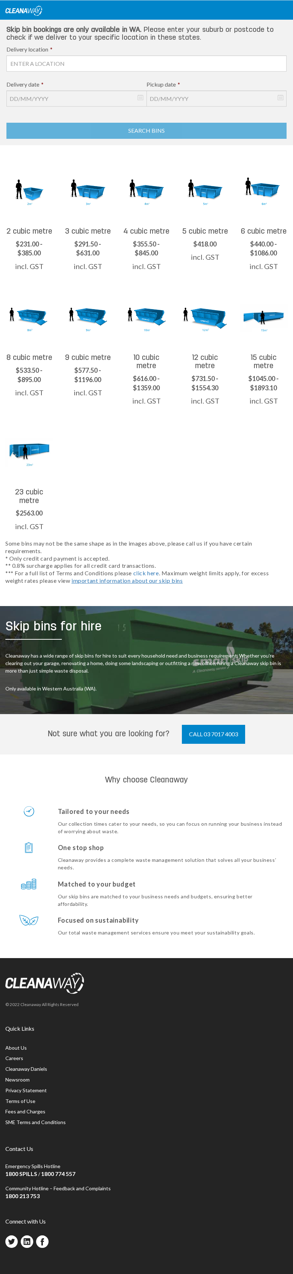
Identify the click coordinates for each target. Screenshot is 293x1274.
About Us (16, 1048)
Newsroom (17, 1080)
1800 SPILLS (21, 1173)
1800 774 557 (58, 1173)
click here (146, 573)
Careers (14, 1058)
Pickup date (163, 84)
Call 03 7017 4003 (213, 734)
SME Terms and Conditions (35, 1122)
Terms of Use (20, 1101)
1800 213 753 (22, 1195)
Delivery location (29, 49)
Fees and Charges (25, 1111)
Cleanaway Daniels (26, 1069)
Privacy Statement (26, 1090)
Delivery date (25, 84)
